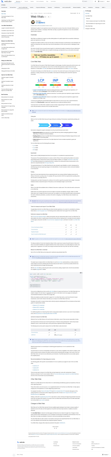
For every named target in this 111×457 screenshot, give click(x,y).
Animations (90, 7)
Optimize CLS (36, 370)
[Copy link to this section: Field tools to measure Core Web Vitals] (48, 214)
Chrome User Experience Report (39, 216)
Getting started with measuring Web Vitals (73, 238)
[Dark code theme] (80, 273)
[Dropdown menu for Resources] (21, 1)
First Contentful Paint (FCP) (59, 391)
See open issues (56, 445)
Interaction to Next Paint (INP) (39, 93)
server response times (67, 392)
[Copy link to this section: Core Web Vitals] (42, 61)
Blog (47, 1)
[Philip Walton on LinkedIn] (39, 23)
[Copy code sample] (81, 273)
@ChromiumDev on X (95, 443)
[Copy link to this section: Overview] (38, 35)
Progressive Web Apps (40, 7)
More (103, 7)
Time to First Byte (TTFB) (46, 391)
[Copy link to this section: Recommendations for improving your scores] (56, 359)
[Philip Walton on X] (36, 23)
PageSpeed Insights (59, 219)
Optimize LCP (36, 365)
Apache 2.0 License (35, 434)
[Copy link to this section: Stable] (34, 185)
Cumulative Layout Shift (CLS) (39, 96)
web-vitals (60, 262)
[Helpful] (77, 13)
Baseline (32, 1)
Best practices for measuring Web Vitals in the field (46, 313)
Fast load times (13, 7)
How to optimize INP (66, 7)
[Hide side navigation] (14, 455)
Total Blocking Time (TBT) (45, 396)
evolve (51, 71)
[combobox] (87, 1)
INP (34, 149)
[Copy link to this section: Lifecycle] (37, 116)
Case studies (74, 447)
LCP (34, 145)
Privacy (21, 454)
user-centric (70, 68)
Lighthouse (33, 334)
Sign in (108, 1)
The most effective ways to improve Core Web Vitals (65, 374)
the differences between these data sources (44, 257)
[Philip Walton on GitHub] (38, 23)
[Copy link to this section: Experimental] (37, 153)
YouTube (93, 445)
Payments (50, 7)
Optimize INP (36, 367)
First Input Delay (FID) (49, 162)
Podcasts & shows (75, 449)
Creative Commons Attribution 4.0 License (61, 433)
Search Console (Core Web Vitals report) (38, 234)
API (42, 269)
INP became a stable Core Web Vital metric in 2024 (68, 202)
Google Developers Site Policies (51, 434)
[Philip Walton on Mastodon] (41, 23)
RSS (92, 449)
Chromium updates (76, 445)
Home (32, 13)
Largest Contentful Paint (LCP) (39, 90)
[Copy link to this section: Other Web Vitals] (42, 379)
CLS (34, 147)
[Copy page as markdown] (49, 17)
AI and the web (4, 7)
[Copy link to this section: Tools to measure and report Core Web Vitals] (56, 206)
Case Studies (53, 1)
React (84, 7)
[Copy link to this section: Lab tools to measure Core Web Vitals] (48, 317)
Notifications (57, 7)
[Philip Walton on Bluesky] (42, 23)
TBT (58, 334)
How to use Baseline (40, 1)
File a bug (55, 443)
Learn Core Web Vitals (23, 7)
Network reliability (76, 7)
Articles (3, 5)
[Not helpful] (79, 13)
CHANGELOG (62, 422)
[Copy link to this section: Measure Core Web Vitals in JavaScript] (48, 249)
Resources (18, 1)
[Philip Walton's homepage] (44, 23)
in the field (44, 68)
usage (38, 269)
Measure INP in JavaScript (38, 307)
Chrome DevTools (50, 219)
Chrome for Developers (76, 443)
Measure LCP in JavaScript (38, 305)
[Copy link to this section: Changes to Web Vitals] (46, 403)
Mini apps (97, 7)
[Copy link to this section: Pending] (35, 172)
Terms (18, 454)
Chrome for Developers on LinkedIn (98, 447)
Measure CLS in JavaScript (38, 309)
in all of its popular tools (42, 210)
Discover (26, 1)
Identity (31, 7)
